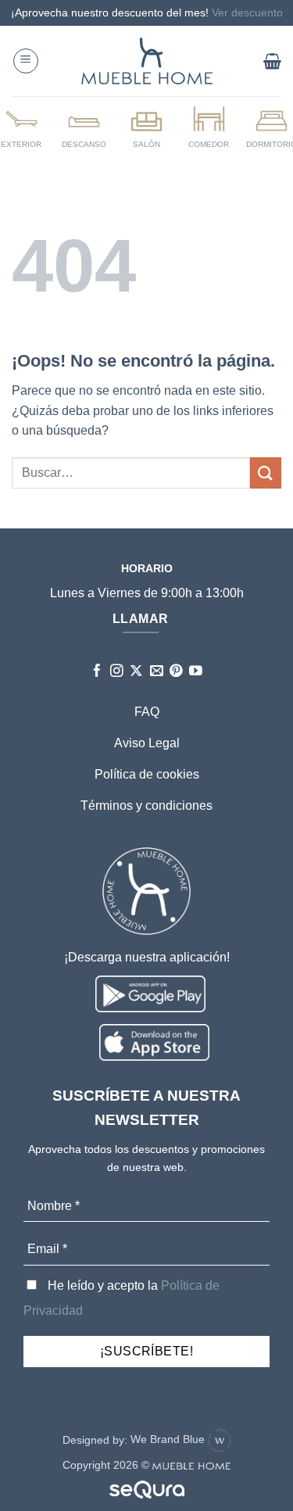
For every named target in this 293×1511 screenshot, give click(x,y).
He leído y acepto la (121, 1298)
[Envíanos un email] (156, 671)
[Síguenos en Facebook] (97, 671)
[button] (25, 60)
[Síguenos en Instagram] (116, 671)
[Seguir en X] (136, 671)
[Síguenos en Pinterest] (176, 671)
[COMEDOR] (208, 126)
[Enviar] (265, 472)
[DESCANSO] (84, 126)
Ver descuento (247, 12)
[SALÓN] (146, 126)
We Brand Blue (169, 1439)
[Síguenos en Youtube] (195, 671)
